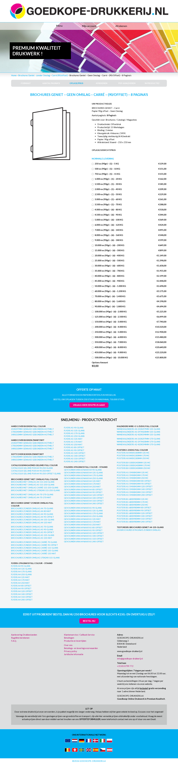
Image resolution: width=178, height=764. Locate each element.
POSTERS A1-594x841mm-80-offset (134, 481)
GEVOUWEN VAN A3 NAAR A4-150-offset (84, 501)
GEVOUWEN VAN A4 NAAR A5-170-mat (82, 522)
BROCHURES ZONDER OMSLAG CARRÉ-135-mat (33, 553)
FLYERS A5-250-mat (73, 444)
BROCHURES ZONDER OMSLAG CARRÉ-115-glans (34, 548)
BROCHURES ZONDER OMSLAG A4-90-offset (32, 517)
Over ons (68, 645)
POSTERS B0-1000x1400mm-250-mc (133, 468)
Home (14, 75)
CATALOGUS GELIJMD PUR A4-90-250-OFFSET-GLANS (36, 473)
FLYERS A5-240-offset (74, 461)
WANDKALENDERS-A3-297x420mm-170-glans (138, 441)
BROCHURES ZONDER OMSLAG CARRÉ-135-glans (34, 550)
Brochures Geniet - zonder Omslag (34, 75)
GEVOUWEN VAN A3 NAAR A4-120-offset (84, 495)
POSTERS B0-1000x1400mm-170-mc (133, 465)
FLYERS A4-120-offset (22, 591)
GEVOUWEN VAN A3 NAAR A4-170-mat (82, 484)
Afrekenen (121, 25)
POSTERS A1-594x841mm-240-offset (135, 495)
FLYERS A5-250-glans (74, 436)
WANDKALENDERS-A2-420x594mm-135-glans (138, 434)
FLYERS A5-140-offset (74, 456)
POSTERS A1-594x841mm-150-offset (135, 492)
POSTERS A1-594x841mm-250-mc (132, 478)
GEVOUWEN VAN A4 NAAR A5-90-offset (83, 530)
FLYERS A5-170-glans (74, 433)
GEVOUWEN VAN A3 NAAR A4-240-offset (84, 503)
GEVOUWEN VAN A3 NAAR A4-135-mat (82, 481)
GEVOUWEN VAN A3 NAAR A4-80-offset (83, 489)
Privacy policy (70, 651)
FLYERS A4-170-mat (20, 580)
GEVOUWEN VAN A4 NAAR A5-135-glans (83, 510)
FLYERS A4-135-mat (20, 577)
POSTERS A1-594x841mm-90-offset (134, 483)
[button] (36, 26)
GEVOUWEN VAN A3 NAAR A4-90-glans (83, 470)
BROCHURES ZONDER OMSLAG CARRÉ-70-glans (34, 542)
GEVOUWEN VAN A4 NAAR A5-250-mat (82, 524)
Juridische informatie (73, 654)
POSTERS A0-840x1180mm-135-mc (133, 453)
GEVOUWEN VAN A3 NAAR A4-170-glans (83, 475)
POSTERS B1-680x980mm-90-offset (134, 510)
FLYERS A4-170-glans (21, 571)
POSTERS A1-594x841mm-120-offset (135, 486)
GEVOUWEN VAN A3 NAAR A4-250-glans (83, 478)
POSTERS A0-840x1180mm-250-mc (133, 458)
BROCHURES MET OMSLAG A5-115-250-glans (32, 484)
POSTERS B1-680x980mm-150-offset (134, 519)
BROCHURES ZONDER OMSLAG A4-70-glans (32, 508)
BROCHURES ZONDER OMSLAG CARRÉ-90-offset (34, 545)
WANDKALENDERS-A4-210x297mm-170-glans (138, 439)
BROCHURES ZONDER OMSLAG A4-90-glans (32, 514)
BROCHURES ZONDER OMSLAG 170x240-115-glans (35, 557)
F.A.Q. (14, 641)
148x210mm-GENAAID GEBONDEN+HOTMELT (32, 434)
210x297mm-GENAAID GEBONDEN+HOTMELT (32, 429)
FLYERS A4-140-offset (22, 594)
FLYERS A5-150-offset (74, 458)
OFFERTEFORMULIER (89, 719)
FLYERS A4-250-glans (21, 574)
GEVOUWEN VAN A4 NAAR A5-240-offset (84, 541)
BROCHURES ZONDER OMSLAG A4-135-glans (32, 519)
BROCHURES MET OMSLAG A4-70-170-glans (32, 494)
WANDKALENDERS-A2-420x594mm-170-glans (138, 444)
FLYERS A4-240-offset (22, 599)
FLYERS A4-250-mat (20, 583)
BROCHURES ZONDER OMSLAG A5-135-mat (31, 538)
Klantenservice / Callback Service (79, 634)
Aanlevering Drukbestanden (24, 634)
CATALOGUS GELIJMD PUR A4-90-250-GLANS (32, 468)
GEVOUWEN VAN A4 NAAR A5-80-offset (83, 527)
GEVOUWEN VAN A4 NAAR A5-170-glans (83, 513)
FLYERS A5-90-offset (74, 450)
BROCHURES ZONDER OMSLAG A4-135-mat (31, 522)
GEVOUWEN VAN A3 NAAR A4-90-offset (83, 492)
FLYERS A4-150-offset (22, 597)
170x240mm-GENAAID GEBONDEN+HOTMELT (32, 432)
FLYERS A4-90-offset (21, 588)
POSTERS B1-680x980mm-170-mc (132, 502)
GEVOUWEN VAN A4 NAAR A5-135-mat (82, 519)
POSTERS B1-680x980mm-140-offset (134, 516)
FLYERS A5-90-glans (73, 427)
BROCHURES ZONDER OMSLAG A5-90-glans (32, 529)
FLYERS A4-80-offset (21, 585)
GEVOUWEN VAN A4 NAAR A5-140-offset (84, 536)
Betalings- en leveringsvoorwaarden (81, 648)
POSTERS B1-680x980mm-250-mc (132, 505)
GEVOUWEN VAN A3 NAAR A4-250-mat (82, 486)
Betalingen (69, 637)
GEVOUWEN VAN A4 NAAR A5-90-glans (83, 508)
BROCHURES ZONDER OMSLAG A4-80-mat (31, 511)
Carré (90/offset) (60, 75)
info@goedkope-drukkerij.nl (130, 658)
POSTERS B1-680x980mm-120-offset (134, 513)
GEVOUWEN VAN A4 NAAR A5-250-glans (83, 516)
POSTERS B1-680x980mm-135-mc (132, 499)
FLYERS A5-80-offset (74, 447)
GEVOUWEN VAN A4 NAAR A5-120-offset (84, 533)
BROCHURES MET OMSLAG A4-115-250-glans (32, 482)
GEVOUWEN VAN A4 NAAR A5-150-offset (84, 539)
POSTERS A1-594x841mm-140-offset (135, 489)
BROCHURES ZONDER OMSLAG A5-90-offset (32, 532)
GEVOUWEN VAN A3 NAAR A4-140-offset (84, 498)
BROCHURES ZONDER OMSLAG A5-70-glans (32, 526)
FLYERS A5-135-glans (74, 430)
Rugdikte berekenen (20, 637)
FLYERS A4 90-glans (20, 566)
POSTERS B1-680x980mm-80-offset (134, 507)
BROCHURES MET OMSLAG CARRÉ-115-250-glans (34, 487)
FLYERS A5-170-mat (73, 442)
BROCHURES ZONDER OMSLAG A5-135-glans (32, 535)
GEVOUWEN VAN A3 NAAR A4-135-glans (83, 472)
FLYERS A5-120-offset (74, 453)
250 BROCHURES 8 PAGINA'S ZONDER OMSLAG (138, 530)
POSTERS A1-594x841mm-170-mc (132, 475)
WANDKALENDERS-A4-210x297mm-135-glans (138, 429)
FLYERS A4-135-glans (21, 569)
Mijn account (89, 25)
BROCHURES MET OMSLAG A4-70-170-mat (31, 497)
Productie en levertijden (75, 641)
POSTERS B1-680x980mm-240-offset (134, 521)
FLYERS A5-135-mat (73, 439)
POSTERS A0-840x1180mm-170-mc (133, 455)
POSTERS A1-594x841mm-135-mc (132, 472)
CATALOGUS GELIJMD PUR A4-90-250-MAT (31, 471)
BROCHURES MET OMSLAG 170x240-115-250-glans (35, 490)
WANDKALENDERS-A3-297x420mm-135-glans (138, 432)
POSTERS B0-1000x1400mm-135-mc (133, 462)
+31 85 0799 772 (125, 666)
